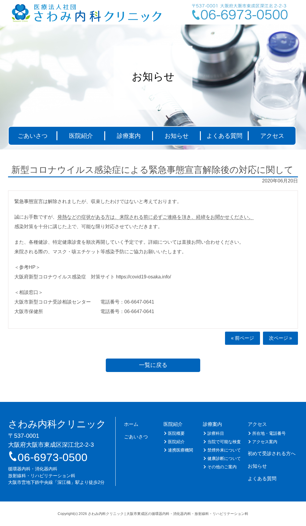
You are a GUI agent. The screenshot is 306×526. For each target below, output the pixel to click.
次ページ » (280, 338)
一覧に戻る (153, 365)
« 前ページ (242, 338)
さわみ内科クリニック (57, 424)
